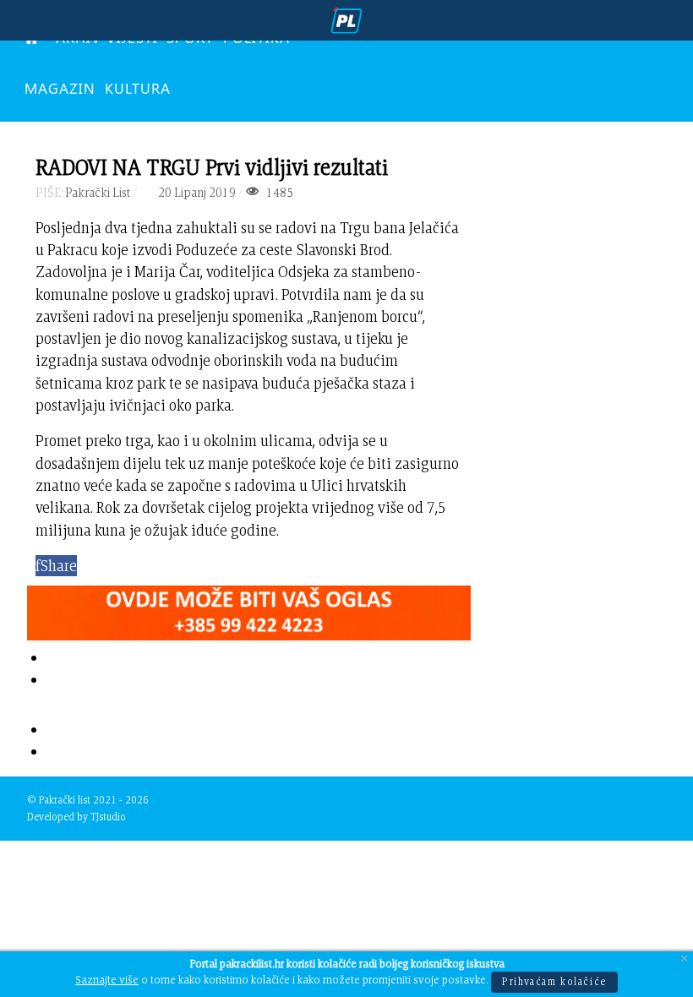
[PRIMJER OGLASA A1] (249, 609)
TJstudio (108, 816)
